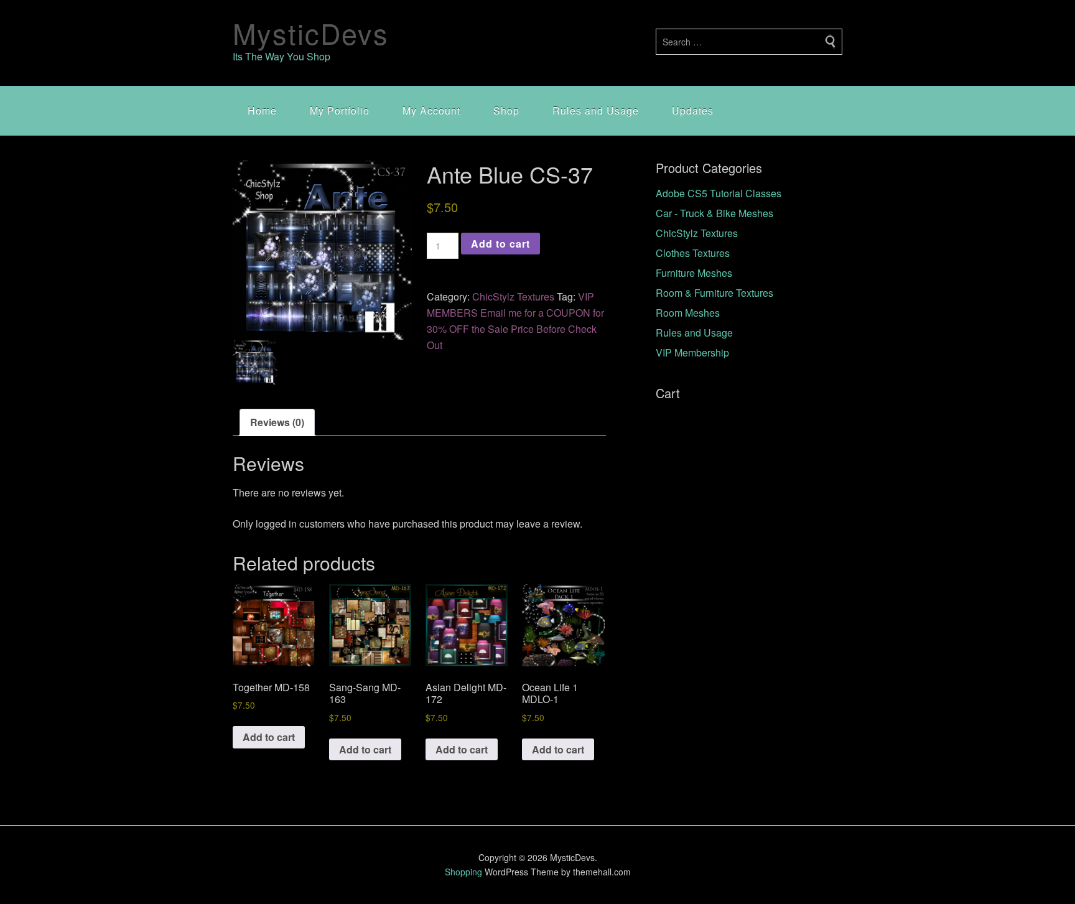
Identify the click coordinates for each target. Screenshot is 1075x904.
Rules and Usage (595, 110)
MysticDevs (311, 32)
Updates (693, 110)
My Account (431, 110)
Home (262, 110)
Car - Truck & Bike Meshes (714, 213)
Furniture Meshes (694, 273)
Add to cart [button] (269, 737)
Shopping (463, 871)
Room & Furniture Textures (714, 293)
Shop (506, 110)
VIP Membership (692, 352)
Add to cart (500, 243)
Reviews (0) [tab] (277, 422)
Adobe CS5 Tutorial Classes (718, 193)
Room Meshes (688, 312)
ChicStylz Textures (513, 296)
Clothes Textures (693, 253)
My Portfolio (340, 110)
